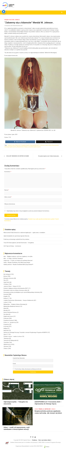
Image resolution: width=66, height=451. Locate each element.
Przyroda (6, 326)
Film (5, 280)
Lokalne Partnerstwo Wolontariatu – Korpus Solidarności (19, 300)
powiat (56, 145)
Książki (6, 19)
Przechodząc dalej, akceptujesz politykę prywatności (27, 369)
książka (23, 145)
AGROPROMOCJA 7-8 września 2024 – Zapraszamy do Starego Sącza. (48, 403)
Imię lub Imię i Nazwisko (19, 358)
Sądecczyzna (12, 146)
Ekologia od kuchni (8, 278)
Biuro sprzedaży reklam (45, 440)
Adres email (8, 197)
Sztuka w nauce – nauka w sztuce (13, 336)
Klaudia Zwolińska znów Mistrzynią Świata (19, 262)
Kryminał (6, 294)
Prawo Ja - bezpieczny (45, 409)
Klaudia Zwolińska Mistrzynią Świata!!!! (23, 264)
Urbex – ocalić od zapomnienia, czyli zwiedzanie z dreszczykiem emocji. (17, 428)
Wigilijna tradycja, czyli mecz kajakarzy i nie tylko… (20, 256)
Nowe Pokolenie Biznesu (10, 312)
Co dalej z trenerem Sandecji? (15, 258)
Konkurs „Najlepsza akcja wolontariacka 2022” (16, 288)
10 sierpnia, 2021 (8, 25)
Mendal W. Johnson (39, 145)
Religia (5, 328)
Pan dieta (6, 314)
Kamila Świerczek (18, 25)
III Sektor (6, 284)
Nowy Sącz (51, 145)
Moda (5, 308)
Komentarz (7, 171)
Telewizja (6, 338)
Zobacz (17, 19)
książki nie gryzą (30, 145)
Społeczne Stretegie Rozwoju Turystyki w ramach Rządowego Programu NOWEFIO (25, 332)
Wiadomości (7, 344)
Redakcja (34, 440)
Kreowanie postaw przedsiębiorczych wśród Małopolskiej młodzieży (22, 292)
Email (14, 363)
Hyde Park (6, 282)
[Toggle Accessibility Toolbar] (4, 12)
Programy (6, 324)
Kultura (11, 19)
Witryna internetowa (9, 204)
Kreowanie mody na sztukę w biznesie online (15, 290)
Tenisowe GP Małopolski (10, 340)
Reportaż (6, 330)
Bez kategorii (7, 274)
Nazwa (6, 190)
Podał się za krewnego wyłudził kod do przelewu (16, 239)
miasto (46, 145)
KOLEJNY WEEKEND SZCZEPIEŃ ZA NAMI (17, 156)
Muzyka (6, 310)
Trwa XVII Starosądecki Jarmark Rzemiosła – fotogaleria (19, 242)
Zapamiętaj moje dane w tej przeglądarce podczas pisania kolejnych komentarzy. (28, 211)
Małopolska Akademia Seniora (12, 306)
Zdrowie (6, 346)
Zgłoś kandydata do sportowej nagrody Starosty (16, 236)
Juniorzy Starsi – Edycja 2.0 (11, 286)
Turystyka (6, 342)
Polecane (6, 318)
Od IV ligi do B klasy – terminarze (12, 246)
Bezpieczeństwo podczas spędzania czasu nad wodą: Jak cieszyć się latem (48, 412)
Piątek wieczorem (8, 316)
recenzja (6, 146)
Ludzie (5, 302)
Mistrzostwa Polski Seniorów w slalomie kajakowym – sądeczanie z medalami (24, 232)
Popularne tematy (8, 320)
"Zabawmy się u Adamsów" (14, 145)
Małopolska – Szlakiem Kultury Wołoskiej (14, 304)
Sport (5, 334)
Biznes (5, 276)
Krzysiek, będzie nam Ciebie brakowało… (49, 156)
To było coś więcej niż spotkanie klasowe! (21, 260)
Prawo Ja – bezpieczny (10, 322)
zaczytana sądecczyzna (34, 146)
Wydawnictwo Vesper (22, 146)
